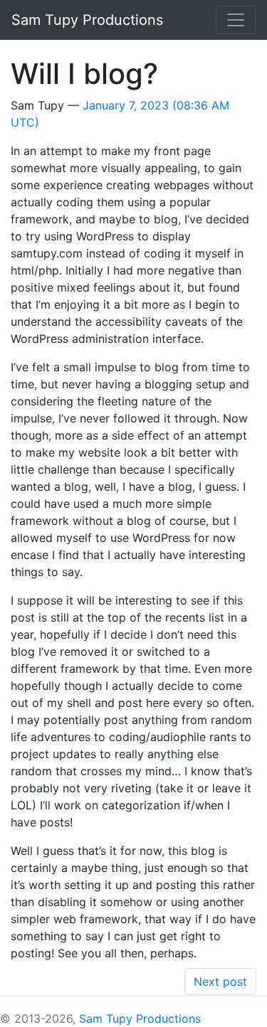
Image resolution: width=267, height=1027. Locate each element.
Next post (220, 981)
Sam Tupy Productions (140, 1018)
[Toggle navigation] (236, 20)
